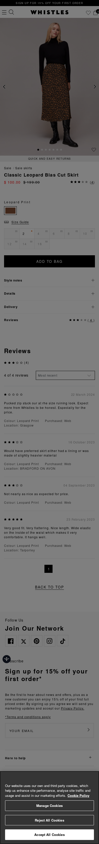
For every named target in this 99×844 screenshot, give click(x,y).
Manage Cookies (49, 805)
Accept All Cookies (49, 834)
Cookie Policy (78, 795)
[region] (49, 807)
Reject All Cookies (49, 820)
